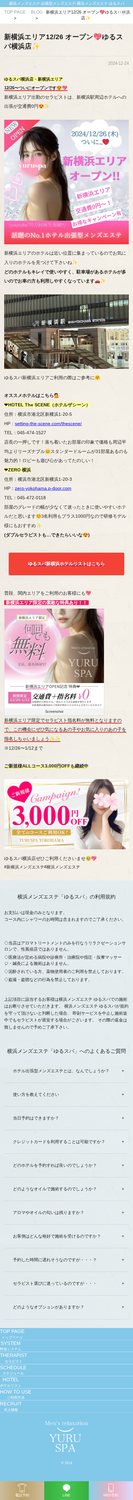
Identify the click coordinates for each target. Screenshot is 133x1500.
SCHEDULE (13, 1370)
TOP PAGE (12, 1334)
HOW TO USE (15, 1394)
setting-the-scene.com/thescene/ (48, 423)
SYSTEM (10, 1346)
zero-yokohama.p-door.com (43, 488)
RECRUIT (11, 1406)
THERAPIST (13, 1358)
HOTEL (10, 1382)
